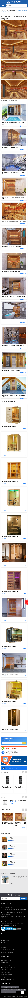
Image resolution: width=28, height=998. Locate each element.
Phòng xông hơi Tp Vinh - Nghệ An (10, 147)
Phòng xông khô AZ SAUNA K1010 (10, 454)
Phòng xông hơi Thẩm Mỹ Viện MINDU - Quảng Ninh (13, 198)
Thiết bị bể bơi (5, 945)
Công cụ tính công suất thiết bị (8, 979)
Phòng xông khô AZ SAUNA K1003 (10, 481)
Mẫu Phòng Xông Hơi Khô (8, 401)
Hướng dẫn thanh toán (6, 977)
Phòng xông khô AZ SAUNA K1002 (10, 426)
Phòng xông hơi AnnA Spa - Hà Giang (11, 271)
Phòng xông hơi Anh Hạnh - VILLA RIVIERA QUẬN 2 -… (13, 297)
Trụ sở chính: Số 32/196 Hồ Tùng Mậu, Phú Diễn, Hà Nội (14, 912)
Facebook (12, 840)
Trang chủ (3, 10)
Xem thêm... (10, 827)
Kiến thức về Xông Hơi (6, 965)
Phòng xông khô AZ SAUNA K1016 (10, 509)
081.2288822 (12, 838)
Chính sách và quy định (7, 969)
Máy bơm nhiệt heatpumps (7, 952)
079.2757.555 (12, 748)
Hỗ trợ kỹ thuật (5, 962)
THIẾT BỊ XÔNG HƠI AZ (14, 996)
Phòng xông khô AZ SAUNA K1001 (10, 564)
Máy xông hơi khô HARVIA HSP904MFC (19, 787)
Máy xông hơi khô (14, 987)
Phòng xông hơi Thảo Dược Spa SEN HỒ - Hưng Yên (13, 173)
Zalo (9, 840)
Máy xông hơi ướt (5, 989)
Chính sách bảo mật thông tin (8, 967)
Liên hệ (3, 942)
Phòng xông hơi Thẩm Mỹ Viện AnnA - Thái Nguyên (14, 221)
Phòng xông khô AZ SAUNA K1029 (10, 619)
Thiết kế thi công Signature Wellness (9, 949)
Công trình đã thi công (10, 10)
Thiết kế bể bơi (5, 947)
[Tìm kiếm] (25, 5)
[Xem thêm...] (23, 126)
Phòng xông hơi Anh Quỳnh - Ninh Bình (11, 246)
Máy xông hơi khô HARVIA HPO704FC (6, 787)
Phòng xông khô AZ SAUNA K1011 (10, 701)
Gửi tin (23, 898)
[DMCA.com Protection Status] (17, 928)
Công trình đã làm (6, 809)
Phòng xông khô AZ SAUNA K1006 (10, 729)
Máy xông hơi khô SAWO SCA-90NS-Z (18, 800)
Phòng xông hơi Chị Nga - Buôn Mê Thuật (12, 370)
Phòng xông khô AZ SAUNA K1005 (10, 536)
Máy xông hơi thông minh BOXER (9, 992)
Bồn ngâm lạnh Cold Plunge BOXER (18, 989)
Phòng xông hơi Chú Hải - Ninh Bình (10, 321)
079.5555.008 (12, 846)
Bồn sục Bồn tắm (5, 987)
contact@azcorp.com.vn (10, 925)
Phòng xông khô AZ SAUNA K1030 (10, 674)
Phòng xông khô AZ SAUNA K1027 (10, 646)
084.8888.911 (12, 862)
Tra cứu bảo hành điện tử (7, 960)
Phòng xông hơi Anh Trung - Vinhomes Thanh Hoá (13, 346)
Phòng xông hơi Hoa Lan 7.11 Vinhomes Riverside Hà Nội (14, 396)
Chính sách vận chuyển (7, 974)
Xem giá (24, 428)
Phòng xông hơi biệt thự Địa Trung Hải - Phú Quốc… (13, 123)
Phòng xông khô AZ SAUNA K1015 (10, 591)
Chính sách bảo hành (6, 972)
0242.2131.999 (19, 923)
